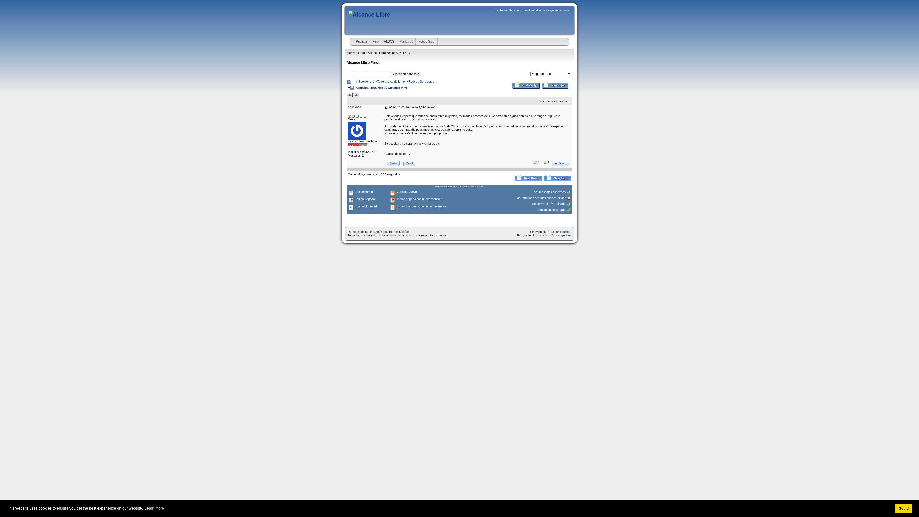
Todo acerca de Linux (391, 81)
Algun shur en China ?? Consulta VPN (381, 88)
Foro (375, 41)
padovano (354, 107)
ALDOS (389, 41)
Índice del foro (365, 81)
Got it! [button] (904, 508)
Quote (562, 163)
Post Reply (529, 85)
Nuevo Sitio (426, 41)
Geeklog (565, 232)
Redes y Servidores (421, 81)
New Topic (558, 85)
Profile (393, 163)
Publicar (361, 41)
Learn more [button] (154, 508)
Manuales (406, 41)
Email (409, 163)
